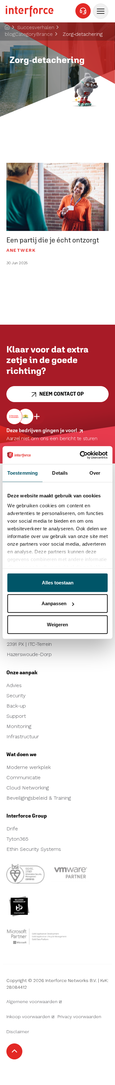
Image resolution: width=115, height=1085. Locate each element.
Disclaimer (17, 1031)
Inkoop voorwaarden (28, 1016)
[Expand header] (100, 11)
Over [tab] (94, 472)
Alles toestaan (57, 582)
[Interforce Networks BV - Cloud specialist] (30, 11)
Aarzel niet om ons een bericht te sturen (51, 438)
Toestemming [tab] (22, 472)
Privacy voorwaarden (79, 1016)
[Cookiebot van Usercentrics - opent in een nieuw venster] (81, 455)
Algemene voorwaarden (31, 1001)
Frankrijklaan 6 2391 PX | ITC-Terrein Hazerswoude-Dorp (28, 644)
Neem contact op (61, 394)
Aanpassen (54, 603)
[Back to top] (14, 1051)
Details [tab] (60, 472)
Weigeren (57, 624)
